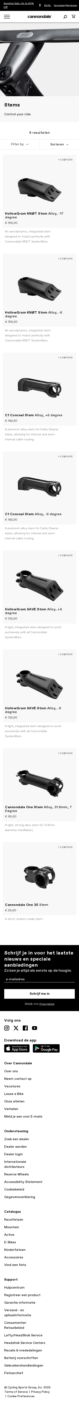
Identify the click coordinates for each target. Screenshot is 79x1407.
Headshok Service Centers (24, 1343)
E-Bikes (10, 1242)
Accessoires (13, 1257)
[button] (20, 144)
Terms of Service (16, 1392)
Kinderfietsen (14, 1250)
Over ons (11, 1071)
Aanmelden (59, 5)
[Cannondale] (39, 16)
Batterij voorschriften (21, 1358)
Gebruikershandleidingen (23, 1365)
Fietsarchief (13, 1373)
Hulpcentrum (14, 1287)
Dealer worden (15, 1147)
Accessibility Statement (23, 1182)
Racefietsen (13, 1220)
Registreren (71, 5)
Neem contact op (17, 1079)
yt (34, 1028)
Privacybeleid (46, 1004)
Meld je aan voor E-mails (23, 1116)
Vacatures (12, 1086)
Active (9, 1235)
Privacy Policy (40, 1392)
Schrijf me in (40, 994)
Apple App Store (16, 1048)
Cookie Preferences (21, 1396)
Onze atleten (14, 1101)
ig (6, 1028)
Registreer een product (22, 1295)
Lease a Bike (14, 1094)
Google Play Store (46, 1048)
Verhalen (11, 1109)
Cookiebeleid (14, 1189)
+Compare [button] (65, 159)
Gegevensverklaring (19, 1197)
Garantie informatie (19, 1303)
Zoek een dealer (16, 1139)
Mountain (11, 1227)
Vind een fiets (15, 1265)
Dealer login (13, 1154)
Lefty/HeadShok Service (23, 1335)
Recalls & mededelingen (23, 1350)
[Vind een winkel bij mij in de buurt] (40, 5)
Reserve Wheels (16, 1174)
